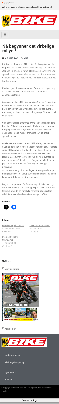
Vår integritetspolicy (14, 362)
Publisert (9, 379)
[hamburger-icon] (5, 35)
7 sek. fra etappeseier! (39, 225)
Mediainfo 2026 (12, 355)
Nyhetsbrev (10, 372)
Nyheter (9, 261)
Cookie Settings (29, 400)
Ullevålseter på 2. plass (13, 225)
